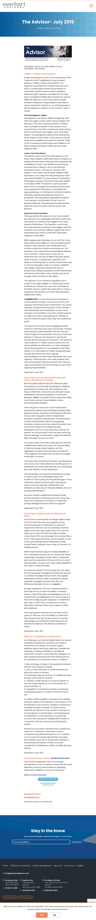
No (54, 915)
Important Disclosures (10, 897)
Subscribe (76, 842)
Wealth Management (42, 865)
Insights (80, 865)
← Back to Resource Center (48, 28)
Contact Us (69, 865)
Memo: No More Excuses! (35, 774)
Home (5, 865)
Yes (42, 915)
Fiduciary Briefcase (25, 897)
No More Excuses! (60, 758)
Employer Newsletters (42, 801)
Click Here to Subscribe (48, 779)
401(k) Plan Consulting (20, 865)
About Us (58, 865)
